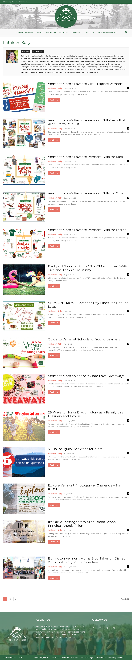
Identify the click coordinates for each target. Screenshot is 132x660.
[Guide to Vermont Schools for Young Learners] (24, 352)
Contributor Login (86, 658)
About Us (76, 32)
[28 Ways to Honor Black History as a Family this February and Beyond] (24, 426)
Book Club (51, 32)
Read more (54, 100)
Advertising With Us (10, 2)
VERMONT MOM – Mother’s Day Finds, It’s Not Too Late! (88, 304)
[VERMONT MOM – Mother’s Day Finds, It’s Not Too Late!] (24, 316)
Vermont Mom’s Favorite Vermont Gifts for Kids (85, 157)
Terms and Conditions (69, 658)
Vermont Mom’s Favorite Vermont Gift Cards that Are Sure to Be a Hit (86, 122)
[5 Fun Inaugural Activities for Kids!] (24, 462)
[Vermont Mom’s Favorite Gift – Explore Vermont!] (24, 97)
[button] (126, 32)
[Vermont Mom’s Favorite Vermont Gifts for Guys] (24, 206)
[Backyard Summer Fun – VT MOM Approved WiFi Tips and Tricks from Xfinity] (24, 279)
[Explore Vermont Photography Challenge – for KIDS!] (24, 499)
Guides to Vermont (24, 32)
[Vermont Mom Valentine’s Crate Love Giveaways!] (24, 389)
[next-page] (15, 599)
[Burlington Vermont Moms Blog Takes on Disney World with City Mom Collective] (24, 568)
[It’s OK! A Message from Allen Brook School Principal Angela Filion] (24, 531)
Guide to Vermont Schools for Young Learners (84, 339)
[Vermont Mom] (66, 16)
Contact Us (23, 2)
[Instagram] (100, 628)
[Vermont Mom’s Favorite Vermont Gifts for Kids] (24, 170)
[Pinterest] (107, 628)
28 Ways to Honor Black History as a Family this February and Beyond (85, 414)
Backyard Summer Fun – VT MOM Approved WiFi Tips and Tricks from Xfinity (87, 268)
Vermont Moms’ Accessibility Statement (110, 658)
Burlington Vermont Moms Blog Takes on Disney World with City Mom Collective (86, 560)
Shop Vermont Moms (107, 32)
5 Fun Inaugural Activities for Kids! (75, 449)
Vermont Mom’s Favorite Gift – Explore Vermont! (86, 84)
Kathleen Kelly (55, 88)
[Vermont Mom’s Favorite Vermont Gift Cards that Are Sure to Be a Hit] (24, 133)
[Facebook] (93, 628)
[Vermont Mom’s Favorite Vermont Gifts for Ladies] (24, 243)
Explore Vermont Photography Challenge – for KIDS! (84, 487)
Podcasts (63, 32)
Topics (39, 32)
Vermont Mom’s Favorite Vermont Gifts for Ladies (87, 230)
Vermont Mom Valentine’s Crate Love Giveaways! (86, 376)
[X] (114, 628)
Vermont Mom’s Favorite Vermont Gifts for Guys (86, 193)
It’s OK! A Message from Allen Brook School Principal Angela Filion (82, 524)
